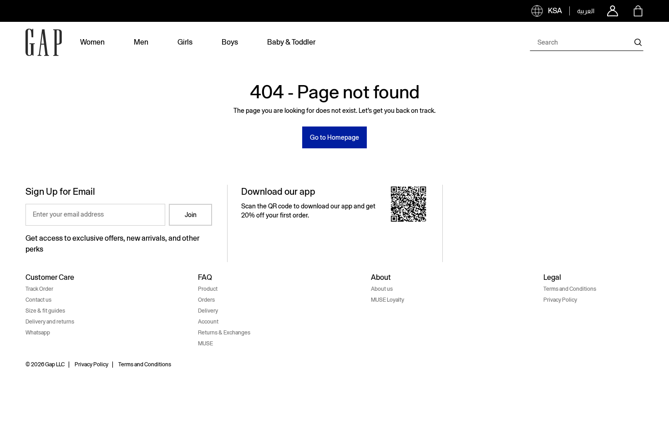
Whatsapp (37, 332)
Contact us (38, 300)
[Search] (638, 42)
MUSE (205, 343)
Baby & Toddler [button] (291, 42)
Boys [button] (230, 42)
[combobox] (587, 42)
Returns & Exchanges (224, 332)
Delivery (208, 311)
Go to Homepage (334, 137)
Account (208, 322)
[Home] (43, 42)
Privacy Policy (560, 300)
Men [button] (141, 42)
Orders (206, 300)
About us (382, 289)
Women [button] (92, 42)
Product (208, 289)
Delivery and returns (49, 322)
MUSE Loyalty (387, 300)
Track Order (39, 289)
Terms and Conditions (569, 289)
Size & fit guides (45, 311)
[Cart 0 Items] (638, 11)
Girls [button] (185, 42)
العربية (585, 11)
